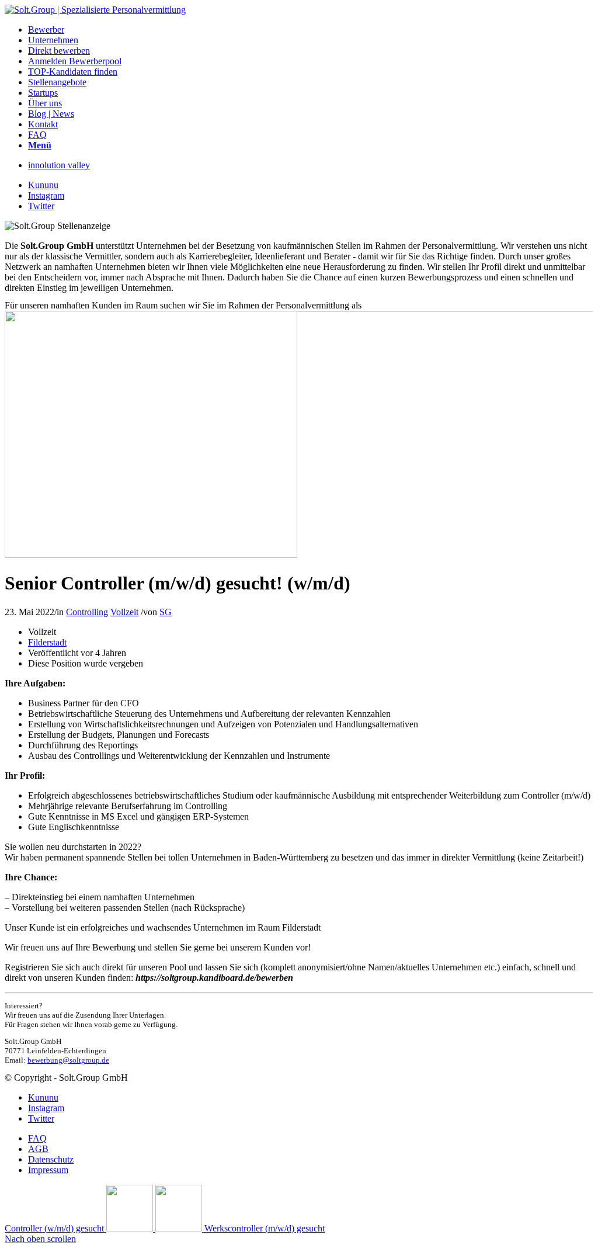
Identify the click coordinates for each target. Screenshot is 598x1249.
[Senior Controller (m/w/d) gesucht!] (151, 555)
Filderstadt (47, 642)
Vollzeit (124, 612)
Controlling (87, 612)
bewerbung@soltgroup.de (68, 1060)
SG (165, 612)
